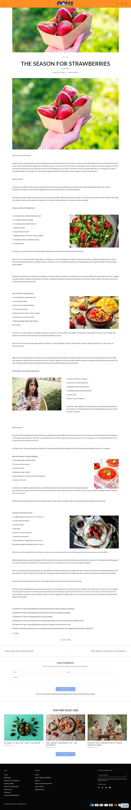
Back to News (66, 640)
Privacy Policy (73, 694)
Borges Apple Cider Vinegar (29, 321)
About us (38, 780)
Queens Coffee (9, 783)
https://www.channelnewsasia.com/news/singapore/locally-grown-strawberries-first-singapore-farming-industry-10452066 (53, 628)
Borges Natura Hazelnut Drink (26, 460)
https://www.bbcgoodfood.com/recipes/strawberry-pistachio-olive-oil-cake (47, 624)
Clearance (7, 792)
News (67, 57)
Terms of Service (86, 694)
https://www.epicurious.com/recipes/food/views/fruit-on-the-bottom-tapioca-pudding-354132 (53, 620)
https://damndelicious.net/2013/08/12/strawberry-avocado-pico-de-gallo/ (47, 613)
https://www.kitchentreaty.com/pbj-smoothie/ (38, 616)
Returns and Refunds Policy (43, 783)
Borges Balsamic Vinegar (25, 220)
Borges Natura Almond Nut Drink (80, 390)
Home (63, 57)
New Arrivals (8, 789)
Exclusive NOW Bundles (11, 795)
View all (65, 754)
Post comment (65, 689)
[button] (117, 4)
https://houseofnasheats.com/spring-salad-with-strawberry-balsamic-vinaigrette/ (49, 609)
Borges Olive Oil (21, 517)
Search (37, 775)
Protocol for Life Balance (12, 780)
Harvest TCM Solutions (11, 786)
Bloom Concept (12, 803)
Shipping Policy (39, 789)
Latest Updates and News (43, 777)
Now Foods (7, 777)
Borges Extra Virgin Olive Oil (27, 224)
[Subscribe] (126, 775)
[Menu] (5, 4)
